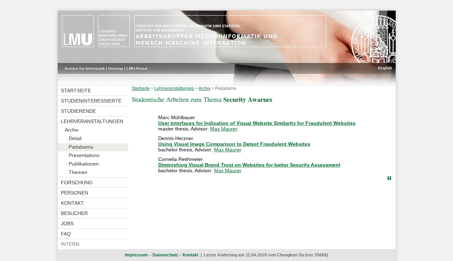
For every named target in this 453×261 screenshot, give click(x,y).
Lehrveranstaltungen (92, 121)
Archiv (72, 130)
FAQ (66, 234)
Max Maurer (223, 129)
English (385, 68)
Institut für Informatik (85, 68)
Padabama (81, 147)
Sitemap (115, 68)
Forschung (77, 182)
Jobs (67, 223)
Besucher (74, 213)
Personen (74, 193)
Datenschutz (165, 255)
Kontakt (72, 203)
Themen (78, 172)
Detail (75, 138)
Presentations (84, 155)
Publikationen (84, 164)
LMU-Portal (136, 68)
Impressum (136, 255)
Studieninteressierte (91, 101)
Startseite (76, 90)
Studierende (78, 111)
